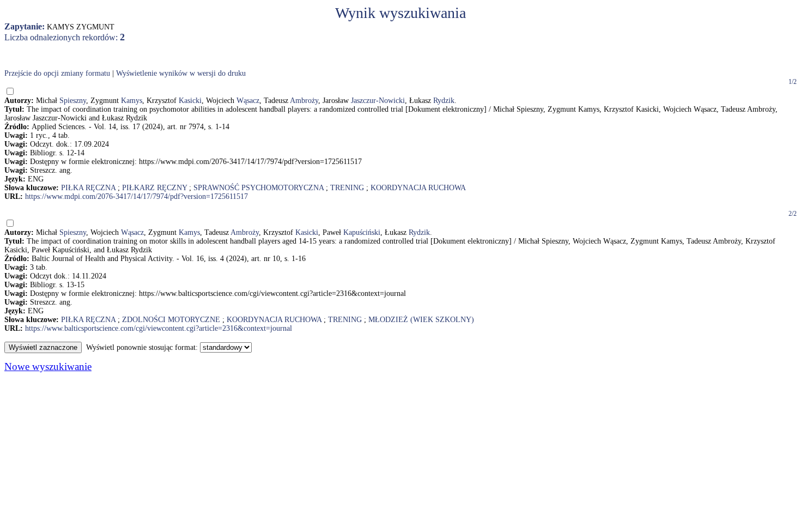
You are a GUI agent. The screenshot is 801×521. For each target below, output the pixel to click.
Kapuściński (361, 232)
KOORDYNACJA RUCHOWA (418, 188)
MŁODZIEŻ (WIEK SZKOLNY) (421, 320)
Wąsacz (247, 100)
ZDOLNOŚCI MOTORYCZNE (171, 320)
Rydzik (443, 100)
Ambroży (304, 100)
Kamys (131, 100)
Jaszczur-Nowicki (378, 100)
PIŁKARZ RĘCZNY (154, 188)
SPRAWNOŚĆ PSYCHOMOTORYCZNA (258, 188)
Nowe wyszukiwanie (48, 366)
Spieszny (72, 100)
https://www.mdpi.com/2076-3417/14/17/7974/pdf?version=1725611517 (136, 196)
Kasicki (190, 100)
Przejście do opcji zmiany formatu (57, 73)
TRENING (347, 188)
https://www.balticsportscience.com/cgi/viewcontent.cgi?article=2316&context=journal (158, 328)
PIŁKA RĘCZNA (88, 188)
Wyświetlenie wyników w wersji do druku (181, 73)
